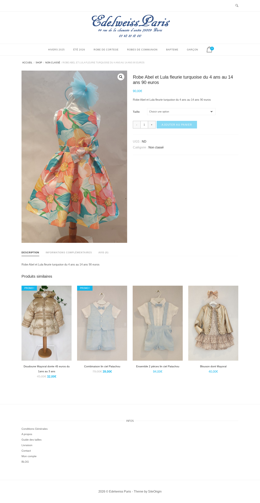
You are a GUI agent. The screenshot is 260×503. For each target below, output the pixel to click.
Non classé (52, 62)
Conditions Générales (35, 428)
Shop (39, 62)
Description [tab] (30, 252)
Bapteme (172, 49)
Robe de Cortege (106, 49)
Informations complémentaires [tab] (69, 252)
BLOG (25, 461)
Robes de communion (142, 49)
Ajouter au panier (177, 124)
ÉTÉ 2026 (79, 49)
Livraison (27, 445)
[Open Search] (236, 6)
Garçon (192, 49)
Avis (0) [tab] (103, 252)
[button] (120, 76)
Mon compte (29, 456)
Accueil (27, 62)
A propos (27, 434)
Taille (136, 111)
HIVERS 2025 (56, 49)
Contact (26, 450)
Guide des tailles (31, 439)
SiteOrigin (155, 491)
